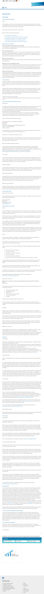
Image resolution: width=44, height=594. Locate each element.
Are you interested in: (8, 541)
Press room (25, 584)
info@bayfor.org (7, 127)
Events (25, 583)
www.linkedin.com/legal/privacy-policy (30, 438)
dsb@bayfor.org (7, 203)
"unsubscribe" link (9, 503)
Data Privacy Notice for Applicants (11, 35)
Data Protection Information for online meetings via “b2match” (16, 38)
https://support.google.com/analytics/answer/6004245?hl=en (12, 406)
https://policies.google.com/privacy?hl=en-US (10, 483)
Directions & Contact (6, 589)
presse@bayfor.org (30, 503)
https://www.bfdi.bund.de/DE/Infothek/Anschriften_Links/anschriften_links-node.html (16, 151)
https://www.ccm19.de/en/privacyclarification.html (10, 275)
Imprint (25, 592)
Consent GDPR (26, 589)
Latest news (26, 585)
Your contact (18, 541)
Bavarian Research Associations (8, 587)
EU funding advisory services (8, 583)
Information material (32, 541)
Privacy (25, 588)
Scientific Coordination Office (8, 585)
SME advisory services (7, 584)
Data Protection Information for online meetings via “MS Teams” (16, 41)
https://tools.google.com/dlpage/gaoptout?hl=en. (26, 397)
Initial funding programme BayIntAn (9, 588)
